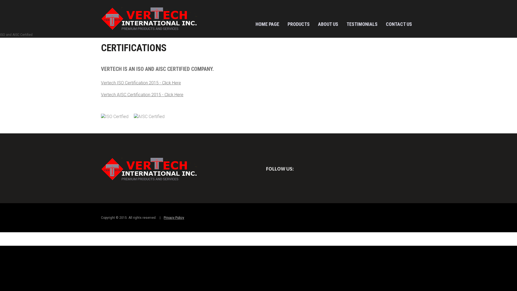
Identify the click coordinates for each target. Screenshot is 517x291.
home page (267, 24)
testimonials (362, 24)
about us (328, 24)
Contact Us (399, 24)
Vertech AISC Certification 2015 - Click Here (142, 94)
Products (299, 24)
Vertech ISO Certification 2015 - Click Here (141, 82)
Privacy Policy (174, 218)
